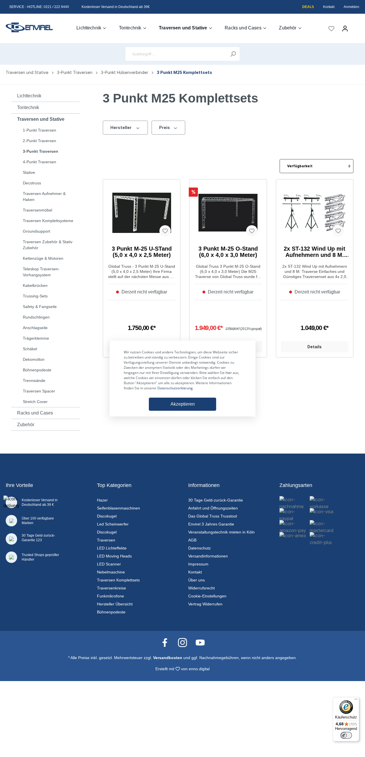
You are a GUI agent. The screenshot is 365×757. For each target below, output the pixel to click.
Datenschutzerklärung (175, 388)
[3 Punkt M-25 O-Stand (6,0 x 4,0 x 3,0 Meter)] (228, 212)
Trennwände (34, 380)
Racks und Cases (35, 412)
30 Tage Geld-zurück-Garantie (215, 500)
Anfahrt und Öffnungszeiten (213, 508)
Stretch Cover (35, 401)
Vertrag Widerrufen (205, 604)
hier (229, 372)
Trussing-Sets (35, 296)
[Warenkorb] (355, 26)
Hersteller (121, 127)
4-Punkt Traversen (39, 162)
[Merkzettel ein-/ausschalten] (165, 231)
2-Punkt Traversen (39, 140)
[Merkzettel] (331, 28)
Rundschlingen (36, 317)
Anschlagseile (35, 327)
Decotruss (32, 183)
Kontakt (328, 7)
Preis (165, 127)
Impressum (198, 564)
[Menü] (355, 700)
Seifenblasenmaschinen (118, 508)
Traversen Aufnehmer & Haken (44, 196)
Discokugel (107, 516)
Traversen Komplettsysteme (48, 220)
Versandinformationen (208, 556)
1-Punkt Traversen (39, 130)
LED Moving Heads (114, 556)
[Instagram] (185, 642)
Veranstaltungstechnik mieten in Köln (221, 532)
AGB (192, 540)
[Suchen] (233, 54)
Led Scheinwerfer (113, 524)
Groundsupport (36, 231)
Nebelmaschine (111, 572)
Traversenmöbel (37, 210)
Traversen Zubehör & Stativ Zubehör (47, 244)
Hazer (102, 500)
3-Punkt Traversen (40, 151)
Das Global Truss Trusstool (212, 516)
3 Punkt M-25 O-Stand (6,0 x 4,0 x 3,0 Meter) (228, 251)
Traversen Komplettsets (118, 580)
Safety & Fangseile (40, 306)
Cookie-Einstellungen (207, 596)
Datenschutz (199, 548)
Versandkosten (167, 657)
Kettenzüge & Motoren (43, 258)
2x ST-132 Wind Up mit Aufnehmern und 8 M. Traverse (314, 251)
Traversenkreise (111, 588)
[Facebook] (168, 642)
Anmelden (351, 7)
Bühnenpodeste (37, 370)
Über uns (196, 580)
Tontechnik (28, 107)
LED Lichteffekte (112, 548)
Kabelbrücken (35, 285)
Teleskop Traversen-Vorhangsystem (41, 272)
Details (314, 346)
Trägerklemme (36, 338)
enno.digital (199, 669)
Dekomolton (33, 359)
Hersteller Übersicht (115, 604)
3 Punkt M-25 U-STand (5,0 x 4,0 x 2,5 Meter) (142, 251)
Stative (29, 172)
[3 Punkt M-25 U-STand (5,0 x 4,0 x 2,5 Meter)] (141, 212)
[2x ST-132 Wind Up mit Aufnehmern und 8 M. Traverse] (314, 212)
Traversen (106, 540)
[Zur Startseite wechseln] (29, 27)
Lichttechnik (29, 95)
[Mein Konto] (345, 28)
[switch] (346, 735)
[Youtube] (200, 642)
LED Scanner (109, 564)
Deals (308, 7)
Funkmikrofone (110, 596)
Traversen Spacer (39, 391)
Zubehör (25, 424)
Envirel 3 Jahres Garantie (211, 524)
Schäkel (30, 349)
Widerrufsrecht (201, 588)
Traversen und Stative (40, 119)
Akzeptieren (183, 404)
